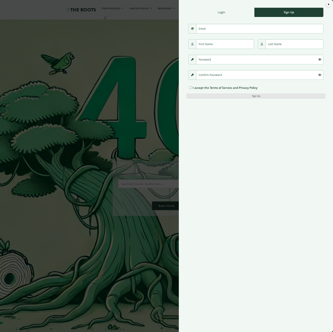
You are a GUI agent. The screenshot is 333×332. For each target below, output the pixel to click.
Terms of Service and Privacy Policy (233, 88)
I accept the (225, 88)
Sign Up (256, 95)
